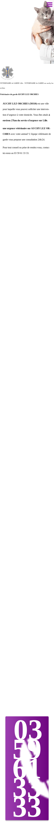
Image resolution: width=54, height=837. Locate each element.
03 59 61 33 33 (27, 768)
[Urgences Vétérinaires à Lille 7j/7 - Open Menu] (49, 4)
